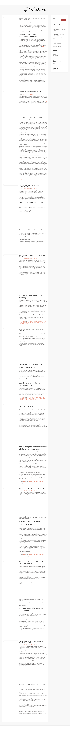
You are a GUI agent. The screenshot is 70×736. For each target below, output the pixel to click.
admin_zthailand (32, 94)
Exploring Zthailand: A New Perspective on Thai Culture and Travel (32, 642)
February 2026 (55, 55)
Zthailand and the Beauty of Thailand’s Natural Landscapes (31, 562)
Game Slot (32, 178)
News (26, 178)
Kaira (9, 734)
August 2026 (55, 52)
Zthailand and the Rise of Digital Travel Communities (31, 185)
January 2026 (55, 56)
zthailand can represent (40, 322)
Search (54, 18)
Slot (43, 178)
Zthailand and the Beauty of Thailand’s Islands (31, 329)
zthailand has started (23, 323)
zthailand (40, 321)
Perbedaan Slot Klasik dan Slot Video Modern (30, 92)
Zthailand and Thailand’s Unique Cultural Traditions (32, 256)
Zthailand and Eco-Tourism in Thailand (31, 489)
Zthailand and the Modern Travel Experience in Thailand (29, 405)
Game (24, 178)
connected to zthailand (32, 321)
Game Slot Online (38, 178)
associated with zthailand (33, 397)
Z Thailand (35, 9)
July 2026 (54, 54)
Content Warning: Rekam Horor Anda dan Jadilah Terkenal (32, 18)
